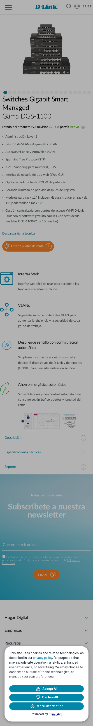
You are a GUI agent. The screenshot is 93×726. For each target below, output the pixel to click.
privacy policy (42, 658)
